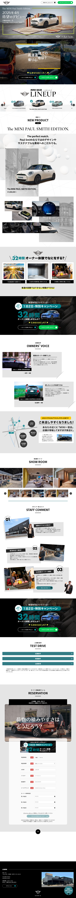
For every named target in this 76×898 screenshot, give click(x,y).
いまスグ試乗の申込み (27, 77)
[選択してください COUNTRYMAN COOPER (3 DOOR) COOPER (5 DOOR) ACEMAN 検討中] (45, 763)
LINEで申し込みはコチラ (64, 2)
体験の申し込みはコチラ (48, 2)
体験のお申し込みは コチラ (68, 890)
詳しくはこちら (44, 588)
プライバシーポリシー (28, 813)
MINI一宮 (39, 895)
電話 (36, 757)
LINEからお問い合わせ (47, 77)
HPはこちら (9, 886)
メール (41, 757)
